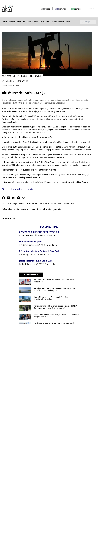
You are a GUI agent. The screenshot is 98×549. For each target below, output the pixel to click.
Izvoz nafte (16, 189)
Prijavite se (91, 9)
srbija (30, 189)
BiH (3, 189)
